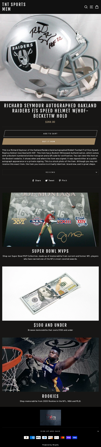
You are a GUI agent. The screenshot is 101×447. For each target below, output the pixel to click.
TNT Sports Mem (14, 7)
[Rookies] (50, 365)
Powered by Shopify (50, 445)
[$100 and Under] (50, 293)
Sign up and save (50, 431)
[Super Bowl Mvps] (50, 220)
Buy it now (48, 141)
